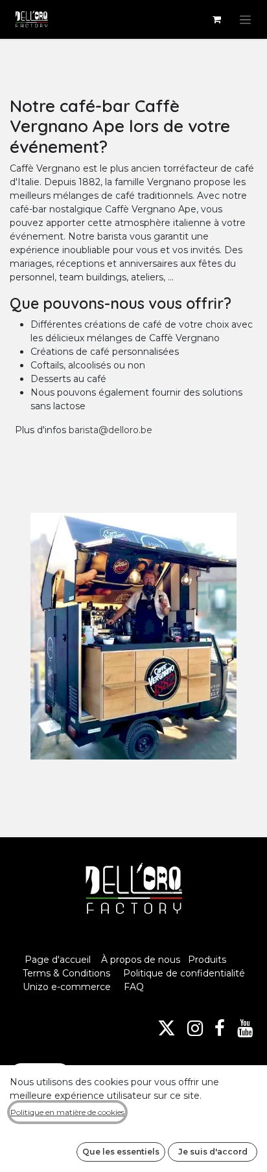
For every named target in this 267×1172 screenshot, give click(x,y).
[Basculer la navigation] (245, 19)
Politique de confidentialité (184, 973)
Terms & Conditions (68, 973)
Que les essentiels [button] (120, 1151)
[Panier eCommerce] (216, 19)
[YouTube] (245, 1028)
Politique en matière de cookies (67, 1112)
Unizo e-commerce (67, 987)
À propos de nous (140, 959)
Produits (207, 959)
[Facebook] (219, 1028)
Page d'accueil (58, 959)
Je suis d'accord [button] (213, 1151)
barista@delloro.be (110, 430)
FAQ (134, 987)
